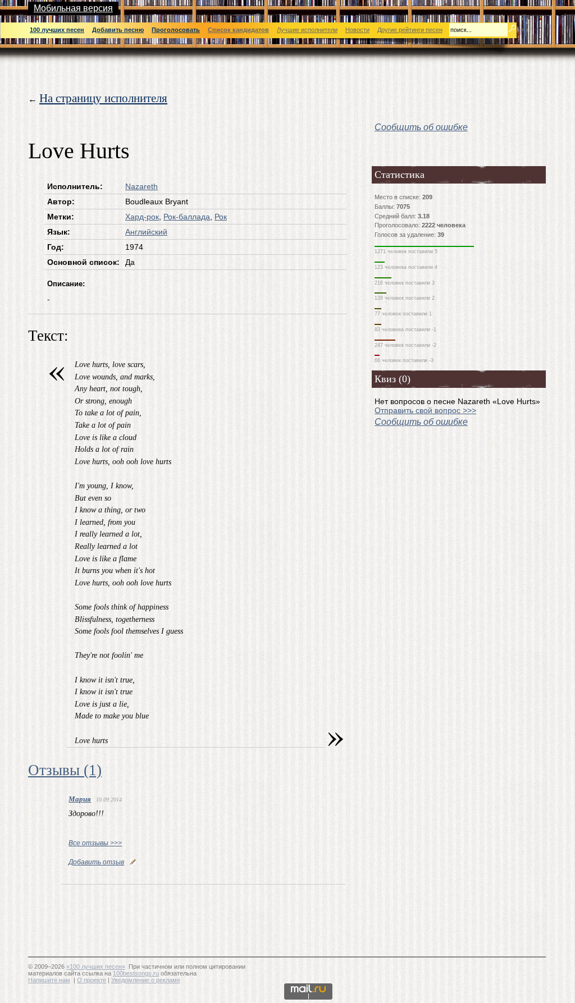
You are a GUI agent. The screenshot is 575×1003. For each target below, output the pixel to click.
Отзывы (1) (65, 770)
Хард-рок (142, 216)
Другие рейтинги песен (409, 29)
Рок (221, 216)
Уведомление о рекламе (145, 980)
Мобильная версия (73, 8)
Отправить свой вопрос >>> (425, 410)
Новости (357, 29)
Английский (146, 231)
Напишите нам (49, 980)
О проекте (91, 980)
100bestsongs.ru (136, 973)
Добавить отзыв (96, 862)
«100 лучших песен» (95, 966)
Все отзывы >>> (95, 843)
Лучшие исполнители (307, 29)
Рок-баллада (186, 216)
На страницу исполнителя (103, 97)
